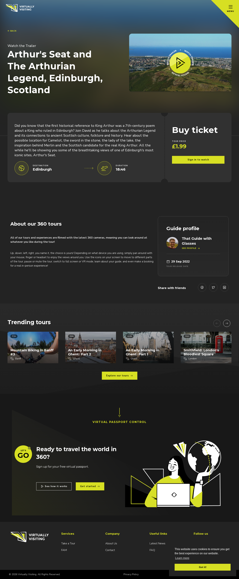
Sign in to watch (198, 159)
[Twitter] (213, 287)
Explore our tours (117, 375)
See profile (189, 248)
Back (13, 31)
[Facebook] (202, 287)
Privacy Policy (131, 574)
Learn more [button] (182, 558)
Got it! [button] (202, 567)
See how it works (56, 486)
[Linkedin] (224, 287)
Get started (88, 486)
